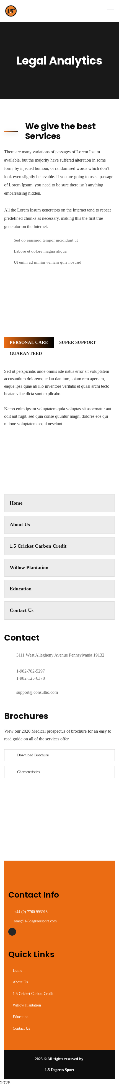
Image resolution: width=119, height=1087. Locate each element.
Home (16, 503)
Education (21, 588)
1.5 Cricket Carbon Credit (38, 546)
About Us (20, 524)
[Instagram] (12, 932)
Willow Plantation (29, 567)
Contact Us (21, 610)
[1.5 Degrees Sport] (11, 10)
